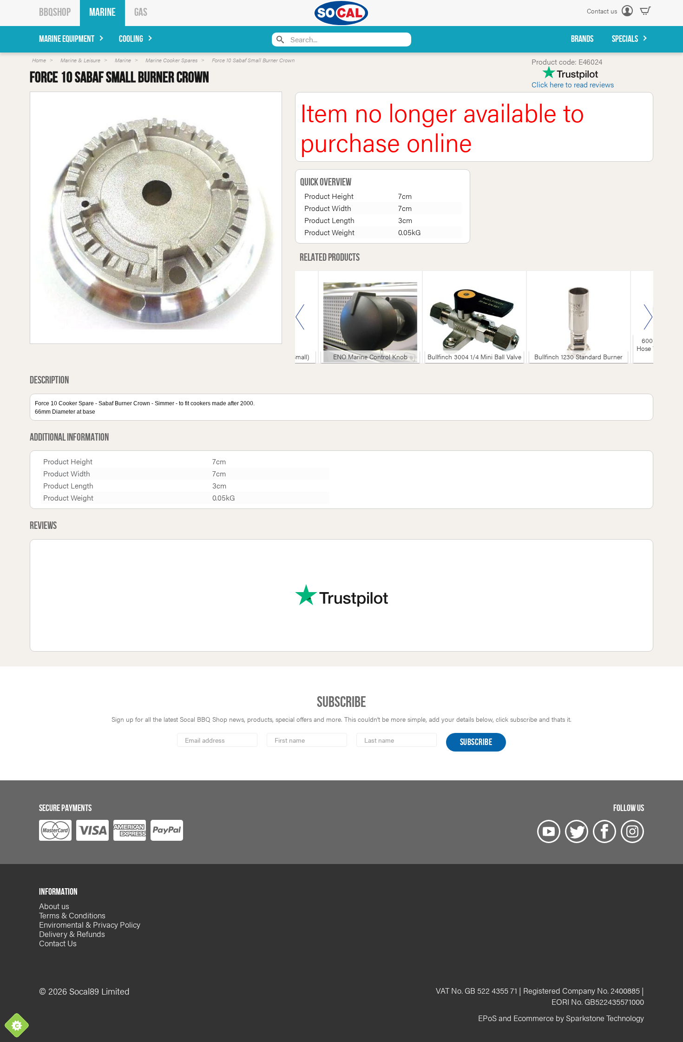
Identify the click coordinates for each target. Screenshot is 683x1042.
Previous (300, 317)
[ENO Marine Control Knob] (370, 322)
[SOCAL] (341, 13)
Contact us (602, 10)
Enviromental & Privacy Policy (89, 924)
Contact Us (58, 943)
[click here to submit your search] (279, 39)
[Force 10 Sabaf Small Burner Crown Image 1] (156, 218)
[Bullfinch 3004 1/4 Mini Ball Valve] (474, 322)
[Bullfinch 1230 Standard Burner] (578, 322)
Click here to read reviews (573, 84)
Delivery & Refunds (72, 933)
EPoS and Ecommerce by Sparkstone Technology (561, 1017)
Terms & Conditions (72, 915)
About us (54, 905)
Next (648, 317)
